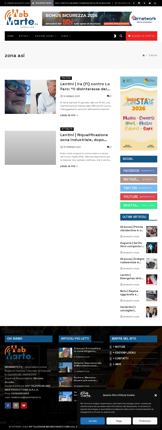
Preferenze (145, 421)
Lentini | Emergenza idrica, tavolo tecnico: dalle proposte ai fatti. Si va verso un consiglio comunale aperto (132, 276)
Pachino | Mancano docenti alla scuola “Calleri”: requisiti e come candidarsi (88, 379)
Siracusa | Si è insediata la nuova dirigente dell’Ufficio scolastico (87, 350)
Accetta (93, 421)
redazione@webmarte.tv (26, 397)
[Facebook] (134, 3)
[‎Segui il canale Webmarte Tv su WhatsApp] (155, 3)
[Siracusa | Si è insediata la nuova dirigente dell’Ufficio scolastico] (65, 353)
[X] (144, 3)
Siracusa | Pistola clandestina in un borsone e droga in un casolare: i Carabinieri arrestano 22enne (132, 228)
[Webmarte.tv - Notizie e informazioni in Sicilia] (21, 18)
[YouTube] (150, 3)
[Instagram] (139, 3)
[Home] (143, 55)
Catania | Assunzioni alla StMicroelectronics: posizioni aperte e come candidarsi (88, 364)
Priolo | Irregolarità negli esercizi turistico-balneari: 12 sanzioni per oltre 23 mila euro (56, 3)
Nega (119, 421)
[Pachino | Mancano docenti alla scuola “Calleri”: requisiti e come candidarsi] (65, 382)
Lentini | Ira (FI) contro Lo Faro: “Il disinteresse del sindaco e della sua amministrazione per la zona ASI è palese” (85, 86)
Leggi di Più (67, 115)
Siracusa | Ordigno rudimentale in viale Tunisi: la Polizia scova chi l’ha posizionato (132, 260)
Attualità (67, 129)
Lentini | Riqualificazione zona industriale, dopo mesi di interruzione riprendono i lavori (84, 137)
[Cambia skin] (115, 36)
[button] (155, 395)
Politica (66, 78)
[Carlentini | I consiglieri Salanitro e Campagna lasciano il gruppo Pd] (151, 311)
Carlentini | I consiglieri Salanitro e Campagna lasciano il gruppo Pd (132, 308)
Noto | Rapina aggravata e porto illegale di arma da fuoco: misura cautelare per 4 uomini (131, 292)
